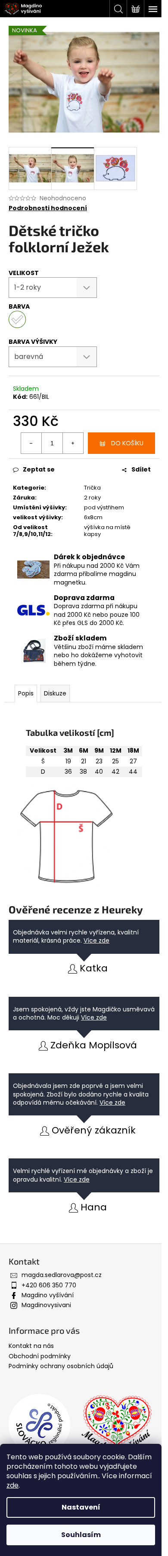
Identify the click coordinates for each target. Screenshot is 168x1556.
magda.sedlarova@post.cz (62, 1275)
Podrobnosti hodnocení (48, 208)
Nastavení (81, 1507)
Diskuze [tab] (55, 693)
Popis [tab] (26, 693)
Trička (92, 488)
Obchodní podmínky (40, 1356)
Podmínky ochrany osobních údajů (61, 1366)
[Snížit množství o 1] (31, 443)
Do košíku (127, 443)
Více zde (96, 940)
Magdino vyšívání (48, 1295)
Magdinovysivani (46, 1305)
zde (12, 1485)
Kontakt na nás (31, 1346)
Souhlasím (81, 1535)
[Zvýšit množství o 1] (72, 443)
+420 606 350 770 (49, 1285)
